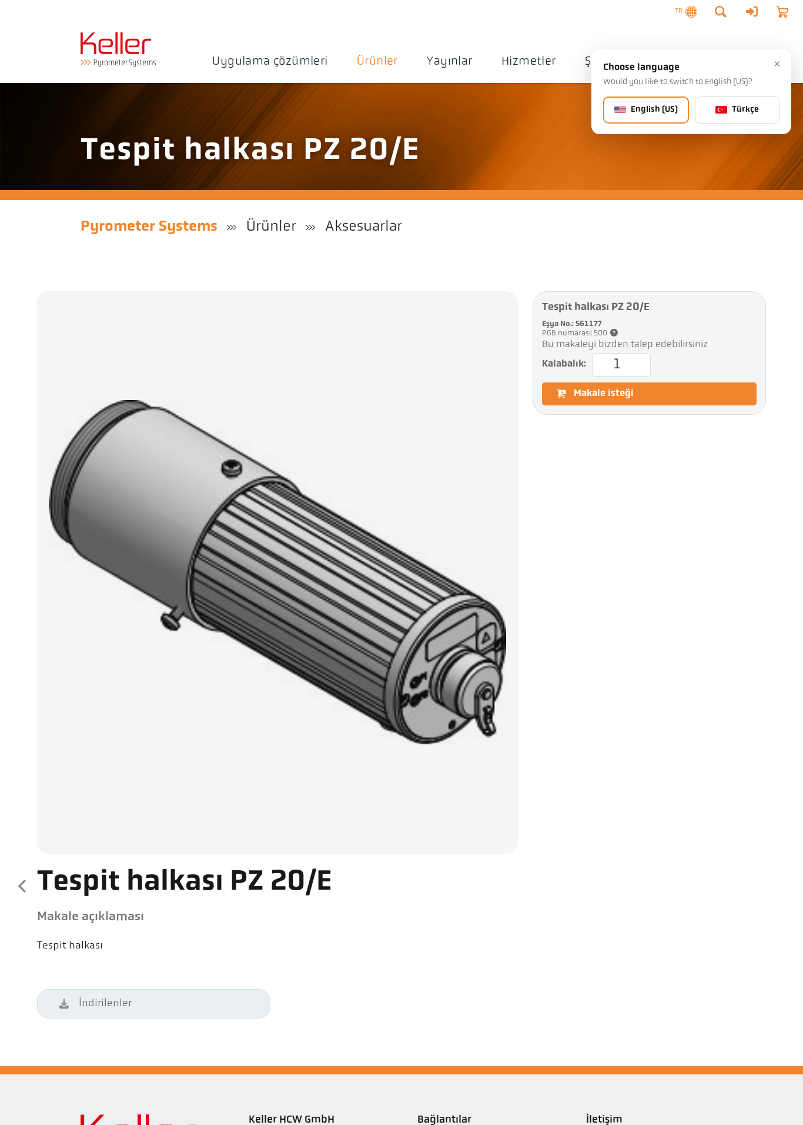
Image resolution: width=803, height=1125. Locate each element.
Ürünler (377, 62)
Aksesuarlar (363, 226)
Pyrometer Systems (149, 226)
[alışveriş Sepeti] (782, 12)
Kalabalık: (564, 364)
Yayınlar (449, 62)
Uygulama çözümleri (269, 62)
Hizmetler (528, 62)
